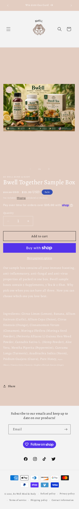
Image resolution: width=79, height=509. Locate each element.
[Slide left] (30, 169)
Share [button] (11, 386)
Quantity (8, 213)
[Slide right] (49, 169)
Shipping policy (39, 500)
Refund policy (48, 493)
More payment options (39, 258)
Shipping (21, 197)
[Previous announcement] (7, 5)
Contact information (63, 500)
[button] (8, 29)
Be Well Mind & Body (24, 493)
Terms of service (18, 500)
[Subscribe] (65, 429)
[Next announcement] (71, 5)
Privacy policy (67, 493)
